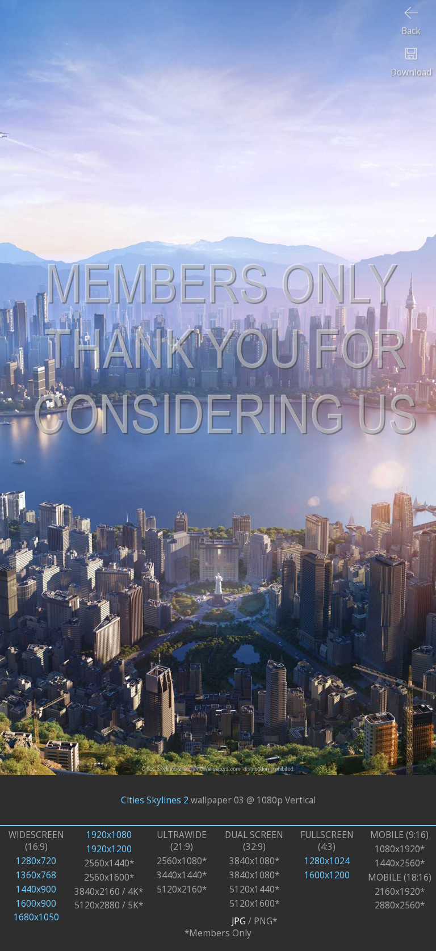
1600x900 (36, 904)
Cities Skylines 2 (154, 800)
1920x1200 (109, 849)
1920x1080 (109, 835)
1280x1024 (327, 861)
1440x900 (36, 889)
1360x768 (36, 875)
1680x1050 (36, 917)
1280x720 (36, 861)
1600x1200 (327, 875)
